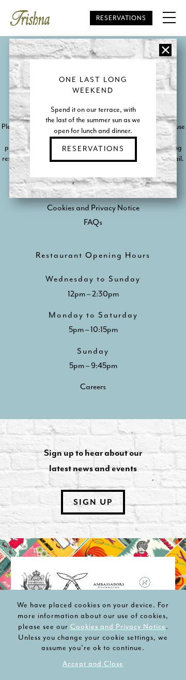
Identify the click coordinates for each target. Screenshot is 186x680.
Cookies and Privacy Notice (118, 626)
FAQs (93, 222)
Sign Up (93, 502)
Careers (93, 387)
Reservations (121, 18)
